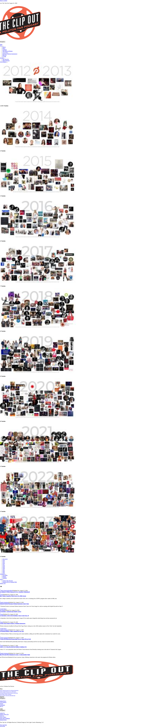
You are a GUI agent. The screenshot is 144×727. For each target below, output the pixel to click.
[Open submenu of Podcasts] (4, 58)
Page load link (3, 725)
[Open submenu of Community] (5, 574)
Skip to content (3, 0)
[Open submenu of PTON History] (7, 62)
